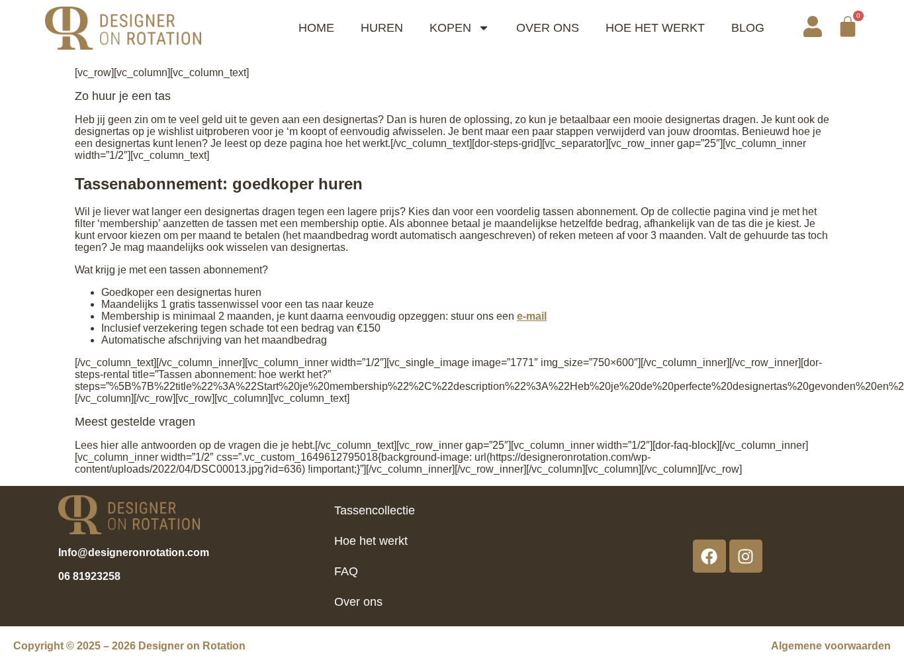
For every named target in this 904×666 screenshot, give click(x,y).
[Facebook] (709, 556)
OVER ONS (547, 27)
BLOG (747, 27)
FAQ (346, 571)
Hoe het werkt (371, 540)
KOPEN (450, 27)
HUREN (382, 27)
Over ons (358, 601)
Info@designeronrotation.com (133, 552)
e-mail (532, 316)
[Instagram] (745, 556)
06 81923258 (89, 576)
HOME (316, 27)
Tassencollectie (374, 510)
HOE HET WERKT (655, 27)
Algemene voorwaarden (831, 645)
